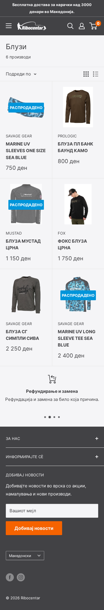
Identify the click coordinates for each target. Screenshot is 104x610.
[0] (93, 26)
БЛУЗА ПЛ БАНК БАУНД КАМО (75, 147)
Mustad (14, 233)
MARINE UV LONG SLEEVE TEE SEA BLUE (76, 338)
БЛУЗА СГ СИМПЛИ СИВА (22, 335)
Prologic (67, 136)
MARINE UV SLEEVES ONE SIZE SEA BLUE (26, 150)
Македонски (20, 556)
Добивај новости (33, 528)
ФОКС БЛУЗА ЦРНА (72, 244)
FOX (61, 233)
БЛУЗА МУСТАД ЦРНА (23, 244)
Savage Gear (19, 136)
